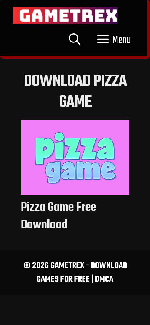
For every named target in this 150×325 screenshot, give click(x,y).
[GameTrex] (65, 15)
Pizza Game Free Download (58, 216)
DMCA (104, 279)
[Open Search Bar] (74, 40)
